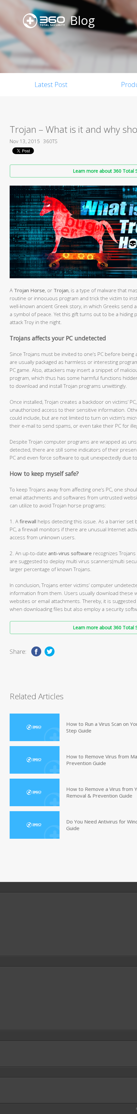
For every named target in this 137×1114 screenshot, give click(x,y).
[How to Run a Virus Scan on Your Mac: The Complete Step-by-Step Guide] (35, 727)
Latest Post (51, 84)
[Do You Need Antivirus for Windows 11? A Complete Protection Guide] (35, 825)
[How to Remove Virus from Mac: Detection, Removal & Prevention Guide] (35, 760)
